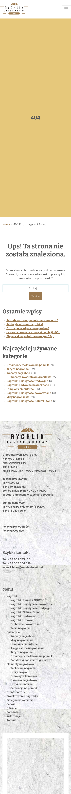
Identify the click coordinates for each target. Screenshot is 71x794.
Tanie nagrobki (20, 628)
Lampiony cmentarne (20, 389)
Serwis (10, 704)
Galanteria (13, 632)
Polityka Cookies (13, 530)
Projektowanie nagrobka (22, 696)
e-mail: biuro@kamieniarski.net (22, 567)
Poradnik (12, 712)
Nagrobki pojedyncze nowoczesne (28, 393)
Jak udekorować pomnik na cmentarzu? (32, 320)
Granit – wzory (15, 692)
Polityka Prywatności (15, 526)
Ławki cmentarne (21, 684)
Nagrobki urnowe (21, 620)
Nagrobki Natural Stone (25, 612)
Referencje (13, 716)
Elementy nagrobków (20, 664)
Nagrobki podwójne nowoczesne (27, 385)
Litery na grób (19, 672)
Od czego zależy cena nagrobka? (27, 328)
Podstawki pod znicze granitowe (31, 660)
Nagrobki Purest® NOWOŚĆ (28, 600)
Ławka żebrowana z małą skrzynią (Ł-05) (33, 332)
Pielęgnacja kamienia (19, 700)
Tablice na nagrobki (23, 668)
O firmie (11, 708)
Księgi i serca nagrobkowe (27, 648)
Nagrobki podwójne (23, 616)
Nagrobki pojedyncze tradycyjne (27, 381)
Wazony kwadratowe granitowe (31, 377)
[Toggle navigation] (66, 8)
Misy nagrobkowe (18, 397)
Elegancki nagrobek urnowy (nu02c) (30, 336)
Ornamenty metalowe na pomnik (27, 365)
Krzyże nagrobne (17, 369)
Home (6, 224)
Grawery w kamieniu (23, 676)
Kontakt (11, 720)
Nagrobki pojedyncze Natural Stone (29, 401)
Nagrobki (12, 596)
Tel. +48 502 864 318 (16, 563)
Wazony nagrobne (18, 373)
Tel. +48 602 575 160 (16, 559)
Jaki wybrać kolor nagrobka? (24, 324)
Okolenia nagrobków (23, 680)
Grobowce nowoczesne (25, 624)
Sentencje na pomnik (23, 688)
